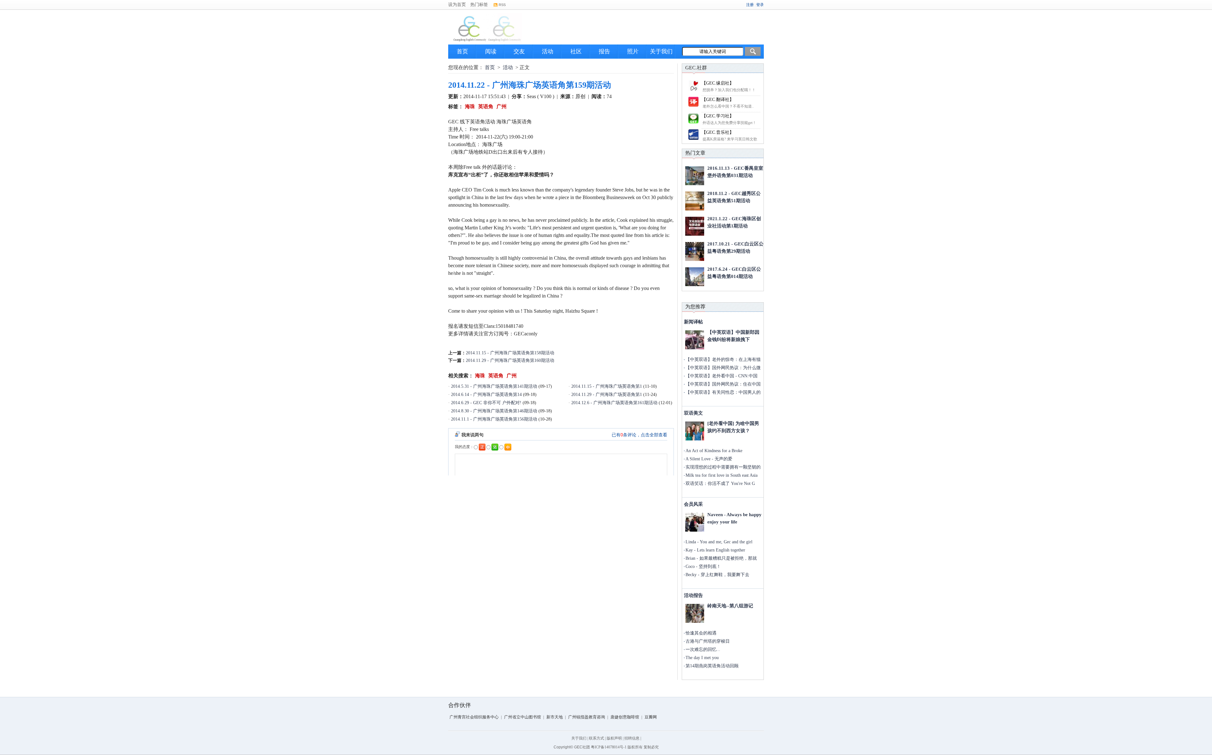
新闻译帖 (693, 321)
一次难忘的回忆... (703, 649)
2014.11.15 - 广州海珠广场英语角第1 (606, 386)
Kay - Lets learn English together (715, 550)
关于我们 (661, 51)
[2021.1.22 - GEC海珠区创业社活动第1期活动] (694, 226)
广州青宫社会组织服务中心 (474, 717)
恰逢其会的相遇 (701, 633)
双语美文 (693, 413)
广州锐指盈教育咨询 (586, 717)
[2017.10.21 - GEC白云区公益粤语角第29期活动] (694, 251)
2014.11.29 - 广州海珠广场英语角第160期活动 (510, 360)
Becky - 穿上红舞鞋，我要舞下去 (717, 574)
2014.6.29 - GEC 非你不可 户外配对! (486, 402)
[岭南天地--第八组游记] (694, 613)
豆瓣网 (651, 717)
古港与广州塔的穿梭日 (708, 641)
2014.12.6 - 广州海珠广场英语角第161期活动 (614, 402)
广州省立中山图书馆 (522, 717)
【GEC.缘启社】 (718, 83)
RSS (502, 5)
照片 (633, 51)
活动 (547, 51)
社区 (576, 51)
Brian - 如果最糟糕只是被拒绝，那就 (721, 558)
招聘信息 (631, 738)
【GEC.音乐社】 (718, 132)
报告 (604, 51)
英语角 (485, 106)
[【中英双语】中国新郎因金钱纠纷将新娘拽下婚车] (694, 339)
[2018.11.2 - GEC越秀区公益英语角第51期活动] (694, 201)
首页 (462, 51)
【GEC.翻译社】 (718, 99)
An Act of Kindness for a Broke (714, 450)
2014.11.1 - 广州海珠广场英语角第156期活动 (494, 419)
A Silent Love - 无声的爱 (709, 459)
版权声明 (614, 738)
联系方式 (596, 738)
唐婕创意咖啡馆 (624, 717)
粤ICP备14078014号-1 (609, 747)
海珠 (470, 106)
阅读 (490, 51)
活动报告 (693, 595)
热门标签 (479, 4)
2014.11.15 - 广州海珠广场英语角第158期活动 (510, 353)
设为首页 (457, 4)
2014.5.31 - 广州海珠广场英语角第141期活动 (494, 386)
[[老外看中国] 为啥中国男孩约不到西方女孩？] (694, 431)
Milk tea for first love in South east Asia (722, 475)
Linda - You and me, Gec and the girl (719, 542)
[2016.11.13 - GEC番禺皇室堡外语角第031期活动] (694, 175)
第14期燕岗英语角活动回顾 (712, 666)
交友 (519, 51)
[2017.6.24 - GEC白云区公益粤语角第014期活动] (694, 276)
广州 (501, 106)
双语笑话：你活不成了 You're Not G (720, 483)
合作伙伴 (459, 705)
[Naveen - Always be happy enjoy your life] (694, 522)
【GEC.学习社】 (718, 116)
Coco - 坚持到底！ (703, 566)
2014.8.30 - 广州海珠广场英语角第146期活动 (494, 411)
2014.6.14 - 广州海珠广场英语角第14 (486, 394)
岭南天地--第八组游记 (730, 605)
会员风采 (693, 504)
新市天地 (554, 717)
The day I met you (702, 657)
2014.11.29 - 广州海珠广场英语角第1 (606, 394)
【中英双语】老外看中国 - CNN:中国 (722, 376)
